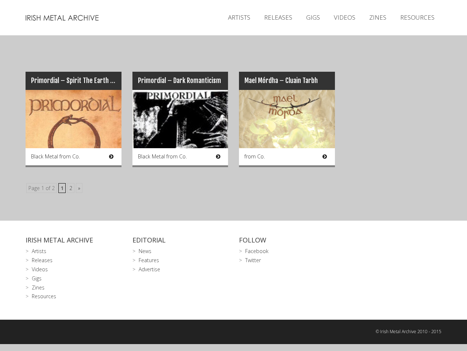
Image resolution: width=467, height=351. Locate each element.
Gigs (313, 17)
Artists (239, 17)
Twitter (253, 260)
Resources (417, 17)
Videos (344, 17)
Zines (377, 17)
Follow (252, 240)
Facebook (257, 251)
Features (149, 260)
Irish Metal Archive (59, 240)
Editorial (149, 240)
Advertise (149, 269)
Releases (278, 17)
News (145, 251)
